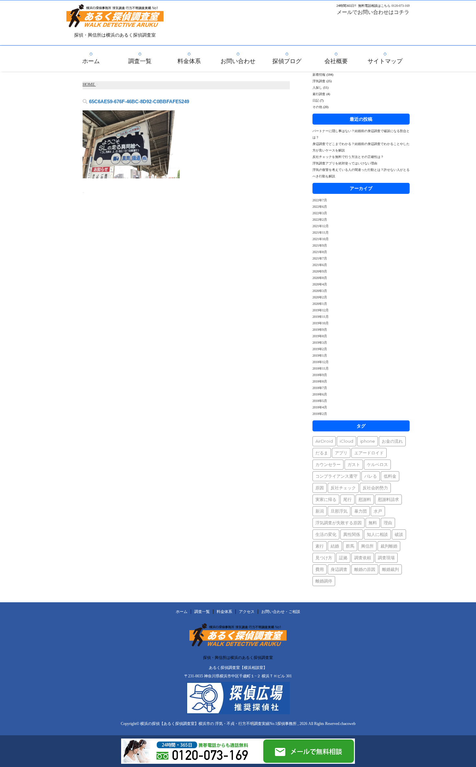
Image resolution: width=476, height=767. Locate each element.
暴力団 (360, 511)
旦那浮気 (339, 511)
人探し (317, 87)
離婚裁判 (390, 569)
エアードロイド (369, 452)
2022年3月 (319, 213)
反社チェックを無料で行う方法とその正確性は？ (348, 157)
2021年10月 (320, 239)
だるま (321, 452)
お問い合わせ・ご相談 (280, 611)
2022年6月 (319, 206)
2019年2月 (319, 349)
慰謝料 (364, 499)
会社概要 (336, 61)
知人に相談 (377, 534)
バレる (370, 476)
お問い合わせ (238, 61)
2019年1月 (319, 355)
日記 (315, 100)
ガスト (353, 464)
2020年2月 (319, 297)
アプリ (341, 452)
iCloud (346, 441)
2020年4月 (319, 284)
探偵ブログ (286, 61)
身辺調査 (339, 569)
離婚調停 (323, 581)
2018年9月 (319, 375)
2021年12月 (320, 226)
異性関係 (351, 534)
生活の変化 (325, 534)
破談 (399, 534)
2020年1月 (319, 304)
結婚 (335, 546)
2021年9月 (319, 245)
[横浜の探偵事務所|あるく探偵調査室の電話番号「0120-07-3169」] (191, 761)
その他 (317, 107)
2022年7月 (319, 200)
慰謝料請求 (388, 499)
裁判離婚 (388, 546)
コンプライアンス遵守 (336, 476)
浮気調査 (318, 81)
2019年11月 (320, 316)
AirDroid (324, 441)
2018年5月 (319, 401)
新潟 (319, 511)
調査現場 (386, 557)
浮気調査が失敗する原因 (338, 522)
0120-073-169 (400, 5)
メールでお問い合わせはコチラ (373, 12)
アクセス (247, 611)
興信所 (367, 546)
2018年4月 (319, 407)
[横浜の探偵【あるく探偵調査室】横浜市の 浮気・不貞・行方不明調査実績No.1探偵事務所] (115, 22)
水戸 (378, 511)
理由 (388, 522)
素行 (319, 546)
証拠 (343, 557)
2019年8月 (319, 336)
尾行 (347, 499)
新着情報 (318, 74)
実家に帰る (325, 499)
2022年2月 (319, 219)
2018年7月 (319, 388)
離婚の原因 (364, 569)
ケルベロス (377, 464)
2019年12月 (320, 310)
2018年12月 (320, 362)
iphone (367, 441)
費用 (319, 569)
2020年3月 (319, 291)
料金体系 (189, 61)
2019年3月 (319, 342)
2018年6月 (319, 394)
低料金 (390, 476)
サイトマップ (385, 61)
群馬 (350, 546)
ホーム (91, 61)
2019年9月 (319, 329)
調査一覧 (140, 61)
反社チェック (343, 487)
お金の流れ (392, 441)
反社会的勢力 (375, 487)
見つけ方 (323, 557)
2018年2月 (319, 414)
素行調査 (318, 94)
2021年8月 (319, 252)
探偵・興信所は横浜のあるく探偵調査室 (238, 657)
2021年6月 (319, 265)
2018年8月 (319, 381)
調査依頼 (362, 557)
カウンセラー (328, 464)
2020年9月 (319, 271)
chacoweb (348, 723)
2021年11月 (320, 232)
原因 (319, 487)
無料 (372, 522)
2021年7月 (319, 258)
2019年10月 (320, 323)
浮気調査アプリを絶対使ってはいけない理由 (344, 163)
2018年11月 (320, 368)
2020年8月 (319, 278)
